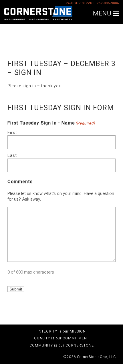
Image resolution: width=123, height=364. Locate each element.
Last (12, 155)
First (12, 132)
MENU (102, 14)
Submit (15, 289)
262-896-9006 (108, 3)
